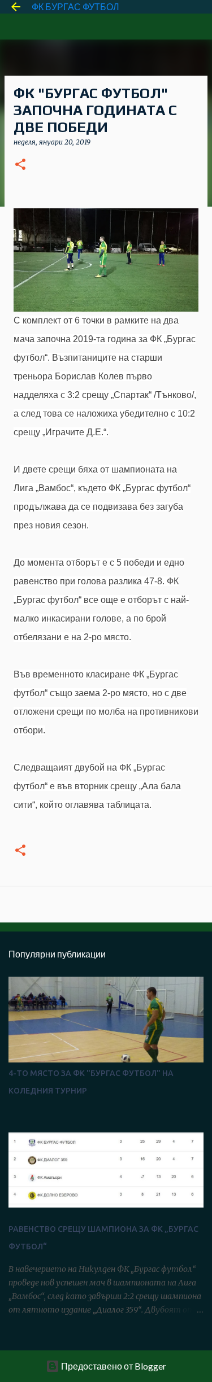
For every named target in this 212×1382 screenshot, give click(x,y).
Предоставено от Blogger (112, 1366)
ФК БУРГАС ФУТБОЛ (75, 6)
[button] (20, 165)
